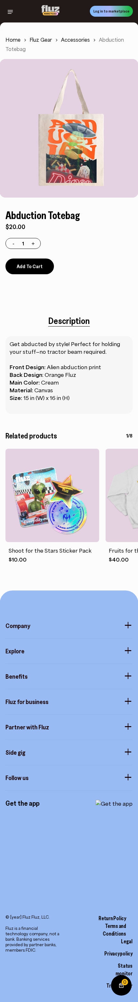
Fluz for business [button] (26, 701)
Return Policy (112, 918)
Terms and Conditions (114, 930)
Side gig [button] (15, 752)
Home (13, 40)
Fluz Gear (41, 40)
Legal (127, 941)
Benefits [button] (16, 676)
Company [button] (17, 625)
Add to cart (30, 266)
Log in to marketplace (111, 11)
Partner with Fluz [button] (27, 727)
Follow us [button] (17, 777)
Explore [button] (14, 651)
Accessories (75, 40)
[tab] (69, 321)
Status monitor (124, 969)
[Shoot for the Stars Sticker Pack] (52, 495)
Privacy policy (118, 953)
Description (69, 321)
